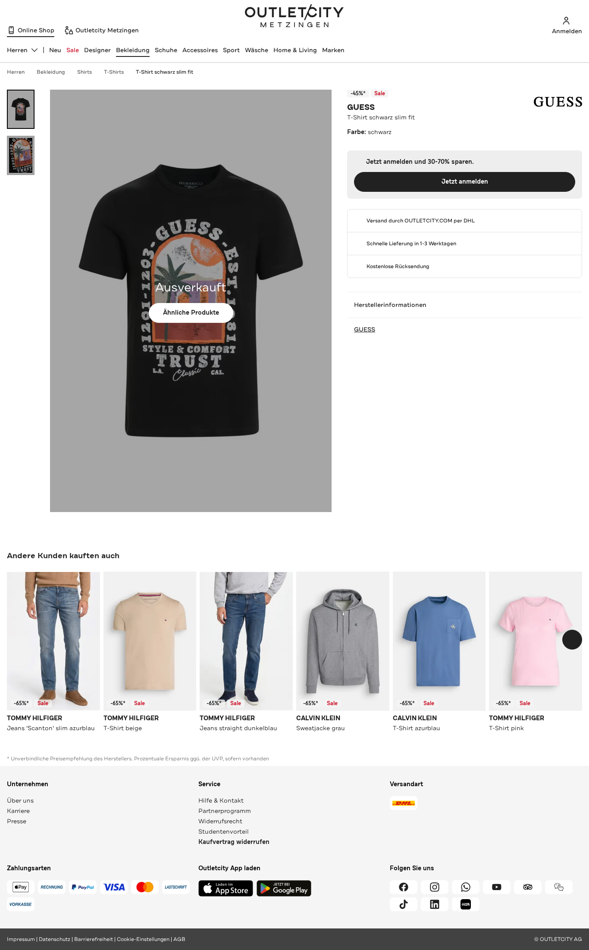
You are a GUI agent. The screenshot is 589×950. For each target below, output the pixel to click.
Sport (231, 50)
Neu (55, 50)
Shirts (84, 72)
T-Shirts (114, 72)
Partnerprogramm (224, 811)
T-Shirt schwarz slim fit (164, 72)
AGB (179, 939)
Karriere (18, 811)
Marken (333, 50)
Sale (72, 50)
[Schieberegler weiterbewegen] (572, 640)
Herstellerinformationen (390, 305)
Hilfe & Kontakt (221, 800)
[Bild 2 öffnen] (20, 155)
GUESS (361, 107)
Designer (97, 50)
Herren (16, 72)
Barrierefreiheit (93, 939)
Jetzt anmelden (465, 182)
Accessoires (200, 50)
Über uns (20, 800)
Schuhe (166, 50)
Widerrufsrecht (220, 821)
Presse (16, 821)
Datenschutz (54, 939)
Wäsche (256, 50)
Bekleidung (133, 50)
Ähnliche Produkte (191, 313)
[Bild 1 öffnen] (20, 109)
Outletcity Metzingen (294, 16)
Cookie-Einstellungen (143, 939)
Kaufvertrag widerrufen (233, 842)
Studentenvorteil (223, 831)
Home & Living (295, 50)
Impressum (21, 939)
